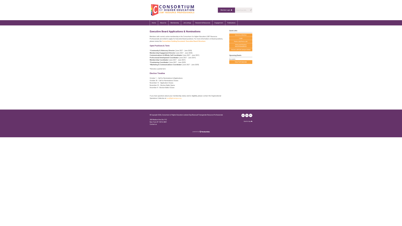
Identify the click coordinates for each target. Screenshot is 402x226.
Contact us (153, 124)
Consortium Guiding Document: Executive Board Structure (183, 41)
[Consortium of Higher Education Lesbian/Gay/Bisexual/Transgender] (178, 15)
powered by (196, 131)
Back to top (247, 121)
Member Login (225, 10)
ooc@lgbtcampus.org (174, 98)
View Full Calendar (241, 62)
